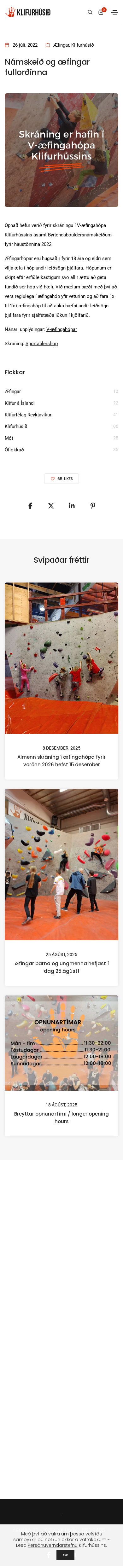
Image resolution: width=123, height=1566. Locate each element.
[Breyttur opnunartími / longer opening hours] (61, 1043)
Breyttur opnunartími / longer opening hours (61, 1118)
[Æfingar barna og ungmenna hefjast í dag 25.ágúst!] (61, 864)
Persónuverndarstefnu (53, 1545)
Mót (9, 438)
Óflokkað (14, 450)
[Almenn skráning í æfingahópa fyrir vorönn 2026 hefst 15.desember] (61, 658)
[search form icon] (89, 12)
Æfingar (61, 45)
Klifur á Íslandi (20, 403)
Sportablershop (42, 343)
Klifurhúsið (82, 45)
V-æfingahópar (61, 329)
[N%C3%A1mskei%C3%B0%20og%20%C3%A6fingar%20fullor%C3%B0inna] (30, 506)
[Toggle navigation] (114, 12)
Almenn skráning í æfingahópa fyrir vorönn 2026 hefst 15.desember (61, 761)
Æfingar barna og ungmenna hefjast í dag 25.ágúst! (62, 967)
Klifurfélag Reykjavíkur (28, 415)
